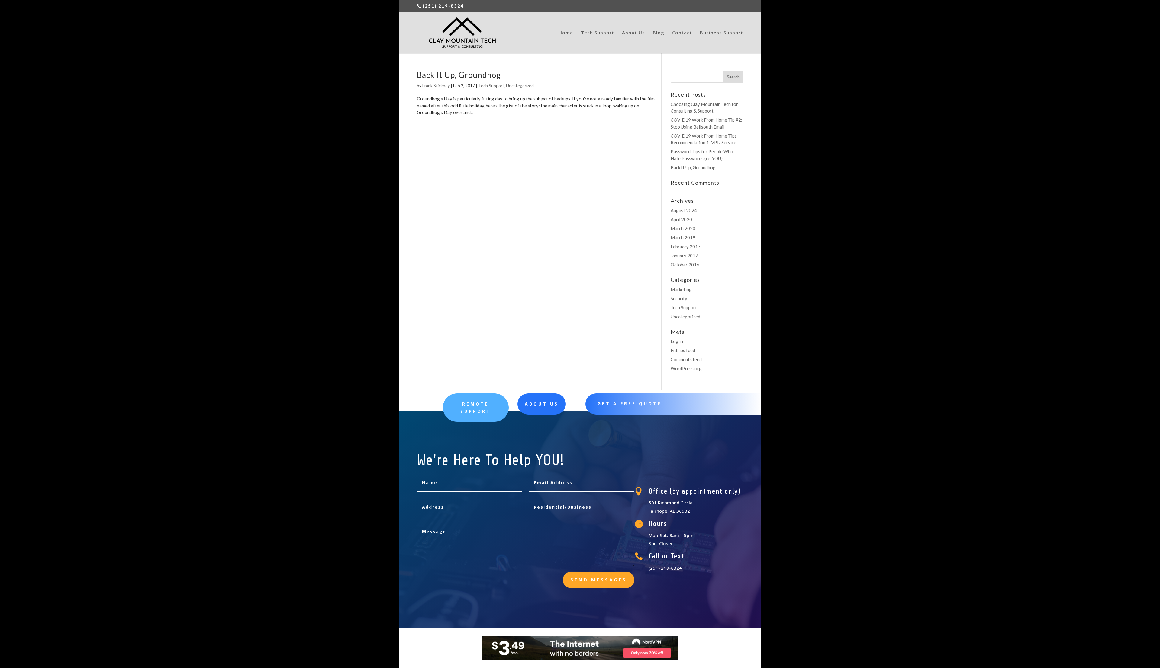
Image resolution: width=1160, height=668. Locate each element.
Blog (658, 33)
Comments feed (686, 359)
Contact (682, 33)
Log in (677, 341)
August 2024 (684, 210)
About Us (633, 33)
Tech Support (597, 33)
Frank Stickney (436, 85)
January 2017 (684, 255)
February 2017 (686, 246)
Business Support (721, 33)
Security (679, 298)
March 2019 (683, 237)
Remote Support (475, 407)
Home (566, 33)
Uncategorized (520, 85)
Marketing (681, 289)
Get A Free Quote (630, 403)
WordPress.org (686, 368)
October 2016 (685, 264)
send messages (598, 580)
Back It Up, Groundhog (459, 75)
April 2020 (681, 219)
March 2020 (683, 228)
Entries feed (683, 350)
